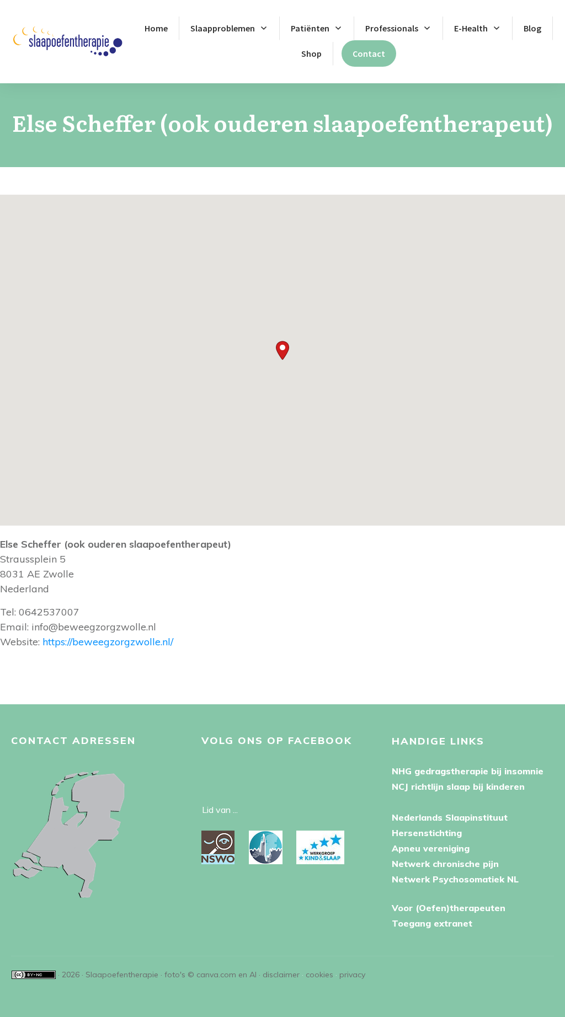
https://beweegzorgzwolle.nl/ (107, 641)
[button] (282, 350)
